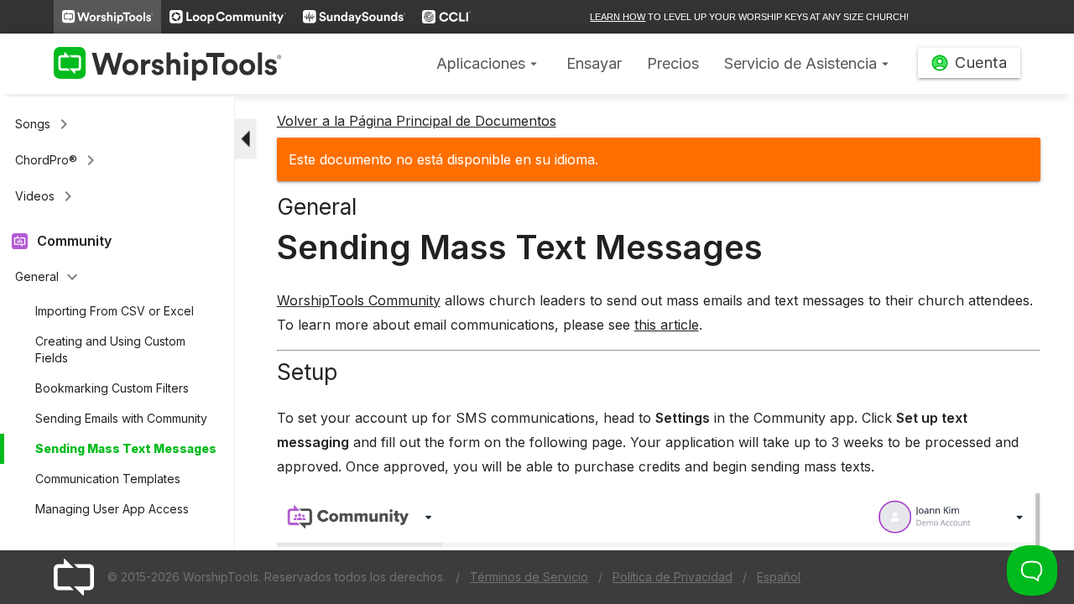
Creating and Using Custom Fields (110, 349)
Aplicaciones (488, 63)
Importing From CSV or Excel (114, 311)
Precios (673, 63)
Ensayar (594, 63)
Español (778, 577)
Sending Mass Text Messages (125, 448)
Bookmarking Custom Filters (112, 388)
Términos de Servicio (529, 577)
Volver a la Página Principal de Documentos (416, 120)
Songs (44, 124)
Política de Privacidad (673, 577)
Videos (46, 196)
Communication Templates (107, 478)
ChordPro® (58, 160)
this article (666, 324)
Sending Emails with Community (121, 418)
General (48, 277)
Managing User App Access (112, 509)
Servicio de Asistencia (808, 63)
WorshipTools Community (359, 300)
